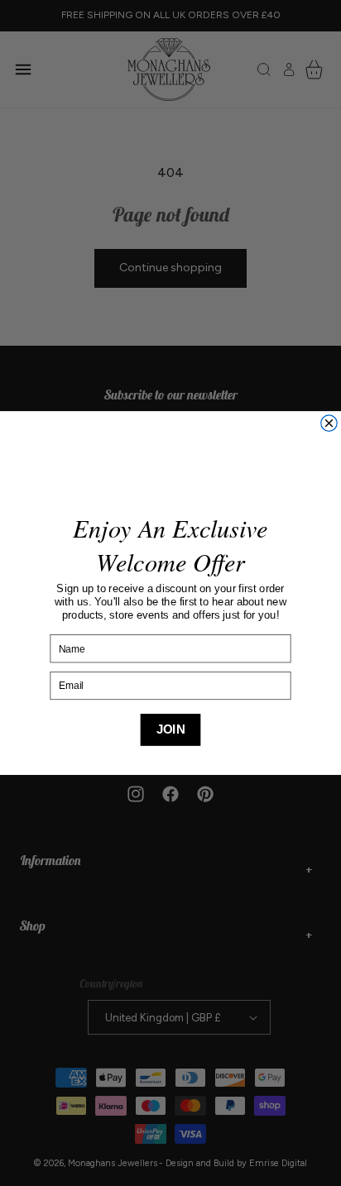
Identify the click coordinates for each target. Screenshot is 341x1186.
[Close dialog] (329, 423)
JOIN (170, 729)
